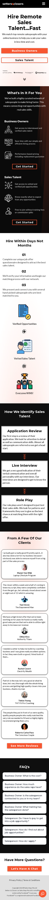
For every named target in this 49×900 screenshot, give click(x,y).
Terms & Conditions (31, 880)
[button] (43, 4)
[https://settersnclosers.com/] (12, 3)
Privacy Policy (15, 880)
